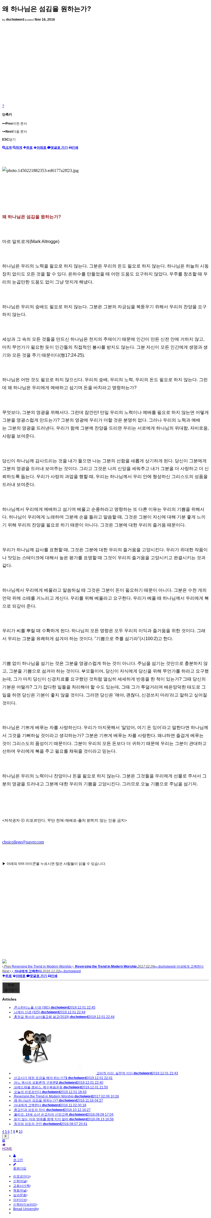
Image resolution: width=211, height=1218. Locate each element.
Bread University (25, 1209)
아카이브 (19, 1200)
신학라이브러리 (24, 1204)
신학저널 (19, 1181)
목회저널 (19, 1190)
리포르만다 (21, 1176)
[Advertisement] (105, 62)
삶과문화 (19, 1195)
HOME (7, 1149)
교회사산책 (21, 1186)
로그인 (18, 1160)
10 (21, 1132)
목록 (11, 987)
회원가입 (19, 1168)
